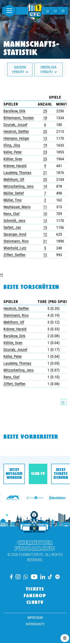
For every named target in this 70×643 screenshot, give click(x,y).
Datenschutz (35, 624)
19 (45, 145)
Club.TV (38, 474)
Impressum (35, 618)
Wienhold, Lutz (15, 248)
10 (45, 213)
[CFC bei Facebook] (11, 576)
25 (45, 111)
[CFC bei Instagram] (18, 576)
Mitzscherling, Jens (19, 186)
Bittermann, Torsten (19, 117)
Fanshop (35, 596)
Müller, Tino (13, 200)
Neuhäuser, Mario (17, 207)
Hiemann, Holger (16, 138)
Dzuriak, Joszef (15, 124)
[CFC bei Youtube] (34, 576)
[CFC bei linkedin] (42, 576)
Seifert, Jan (12, 227)
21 (45, 172)
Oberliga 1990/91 (48, 69)
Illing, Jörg (12, 145)
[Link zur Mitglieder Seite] (63, 11)
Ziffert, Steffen (14, 255)
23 (45, 152)
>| (1, 274)
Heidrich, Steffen (16, 131)
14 (45, 186)
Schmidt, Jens (14, 220)
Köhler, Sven (13, 159)
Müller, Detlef (14, 193)
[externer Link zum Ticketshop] (48, 11)
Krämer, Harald (15, 165)
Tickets (35, 589)
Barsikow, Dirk (14, 111)
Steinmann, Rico (16, 241)
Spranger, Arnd (15, 234)
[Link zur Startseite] (35, 20)
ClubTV (35, 602)
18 (45, 117)
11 (45, 207)
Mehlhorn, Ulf (14, 179)
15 (45, 227)
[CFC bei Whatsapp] (25, 576)
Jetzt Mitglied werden (14, 474)
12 (45, 234)
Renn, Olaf (11, 213)
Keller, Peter (13, 152)
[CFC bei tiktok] (50, 576)
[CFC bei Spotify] (57, 576)
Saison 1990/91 (18, 69)
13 (45, 138)
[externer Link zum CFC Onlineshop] (56, 11)
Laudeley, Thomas (17, 172)
